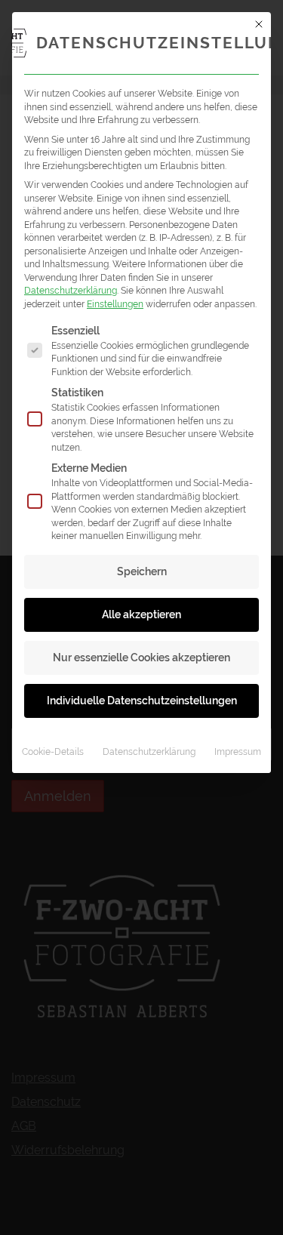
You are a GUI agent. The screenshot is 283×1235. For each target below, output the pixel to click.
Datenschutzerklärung (70, 290)
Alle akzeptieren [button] (141, 614)
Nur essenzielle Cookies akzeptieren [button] (141, 657)
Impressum (237, 751)
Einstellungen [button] (115, 304)
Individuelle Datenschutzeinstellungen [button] (142, 700)
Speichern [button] (142, 571)
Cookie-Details (53, 751)
